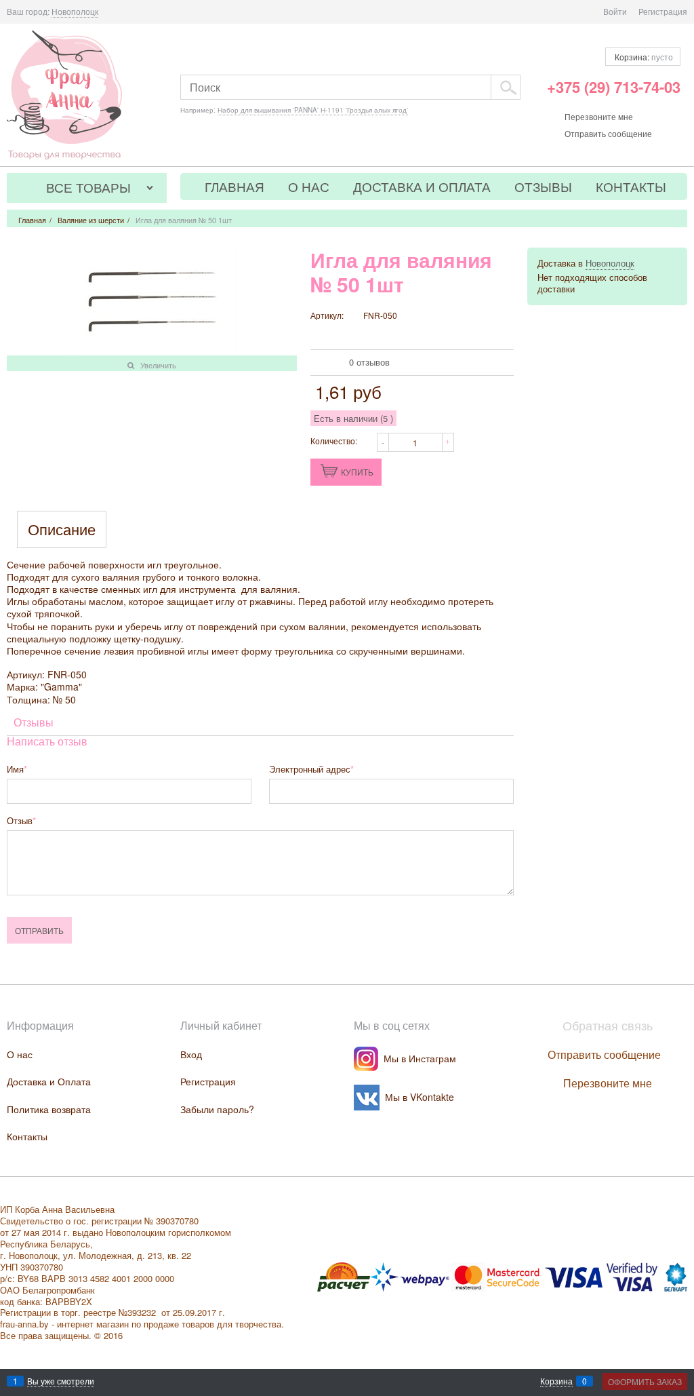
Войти (615, 11)
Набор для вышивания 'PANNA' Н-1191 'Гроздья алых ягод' (313, 110)
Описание (62, 529)
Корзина (556, 1381)
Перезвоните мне (599, 116)
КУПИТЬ (357, 472)
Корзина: (643, 56)
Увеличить (158, 365)
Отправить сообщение (608, 133)
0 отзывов (369, 361)
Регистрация (662, 11)
